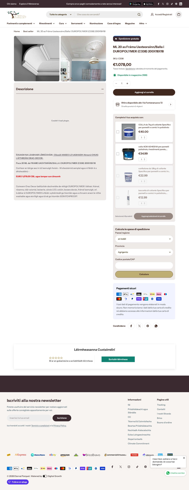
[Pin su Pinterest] (147, 326)
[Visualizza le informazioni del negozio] (170, 104)
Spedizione (130, 69)
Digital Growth (55, 476)
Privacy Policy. (59, 425)
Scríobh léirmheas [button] (118, 359)
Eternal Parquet (22, 476)
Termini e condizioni (40, 425)
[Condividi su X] (139, 326)
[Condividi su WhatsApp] (156, 326)
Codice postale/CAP (125, 259)
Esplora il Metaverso (29, 3)
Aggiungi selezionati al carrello (153, 216)
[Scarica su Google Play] (135, 4)
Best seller (28, 31)
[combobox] (94, 14)
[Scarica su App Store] (148, 4)
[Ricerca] (139, 14)
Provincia (119, 246)
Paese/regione (122, 232)
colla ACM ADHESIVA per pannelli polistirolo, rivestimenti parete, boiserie (153, 149)
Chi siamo (11, 3)
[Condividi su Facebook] (131, 326)
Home (17, 31)
